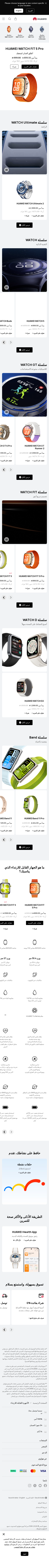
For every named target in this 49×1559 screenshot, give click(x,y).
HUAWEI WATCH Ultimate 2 (30, 203)
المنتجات (43, 1440)
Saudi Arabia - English (16, 1498)
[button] (15, 18)
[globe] (46, 1498)
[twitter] (34, 1486)
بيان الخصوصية (42, 1512)
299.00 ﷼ (26, 823)
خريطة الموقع (42, 1503)
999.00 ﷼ (16, 57)
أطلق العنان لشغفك (24, 53)
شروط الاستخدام (41, 1507)
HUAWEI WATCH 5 (35, 321)
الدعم (44, 1452)
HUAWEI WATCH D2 (34, 701)
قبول (24, 1554)
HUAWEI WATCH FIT (34, 906)
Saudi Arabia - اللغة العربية (35, 1498)
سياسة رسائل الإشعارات (39, 1521)
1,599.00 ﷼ (23, 705)
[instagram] (29, 1486)
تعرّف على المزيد (30, 67)
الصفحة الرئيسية (40, 1403)
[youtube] (40, 1486)
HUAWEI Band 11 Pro (34, 818)
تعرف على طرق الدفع (37, 1318)
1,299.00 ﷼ (24, 453)
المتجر (44, 1446)
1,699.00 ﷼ (25, 325)
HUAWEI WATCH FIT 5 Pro (24, 49)
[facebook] (45, 1486)
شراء (14, 67)
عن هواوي (42, 1458)
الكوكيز (44, 1517)
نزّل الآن (18, 1240)
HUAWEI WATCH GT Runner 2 (34, 447)
